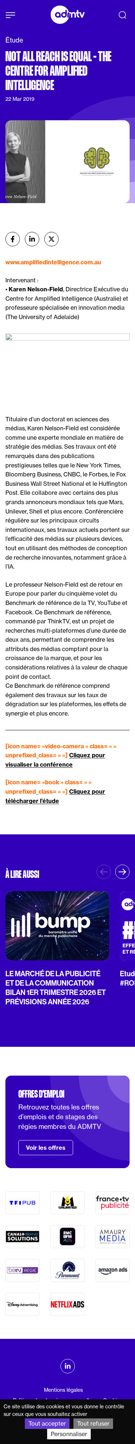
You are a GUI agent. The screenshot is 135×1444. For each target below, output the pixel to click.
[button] (122, 872)
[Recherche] (122, 15)
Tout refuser (93, 1423)
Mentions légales (63, 1390)
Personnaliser (69, 1434)
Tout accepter (47, 1423)
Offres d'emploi (41, 1094)
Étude (14, 40)
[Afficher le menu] (10, 15)
